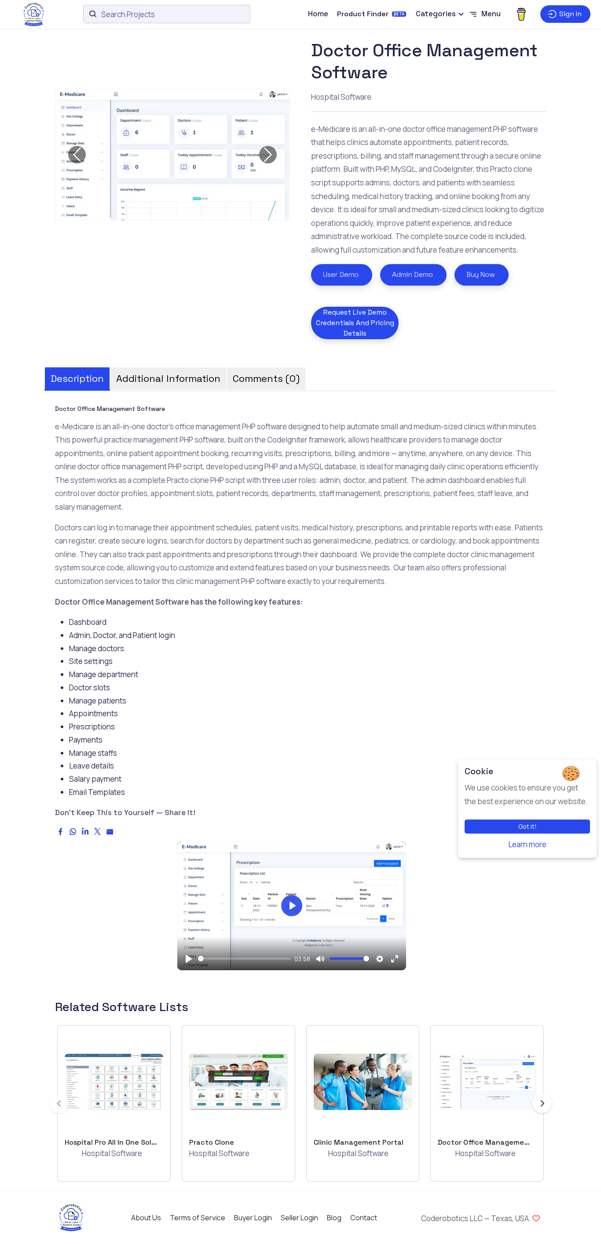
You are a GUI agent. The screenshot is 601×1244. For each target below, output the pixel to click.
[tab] (77, 375)
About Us (146, 1217)
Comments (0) (266, 378)
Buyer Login (253, 1217)
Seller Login (299, 1217)
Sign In (570, 13)
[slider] (244, 958)
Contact (363, 1217)
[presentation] (59, 1103)
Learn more (527, 844)
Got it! (527, 826)
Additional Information (168, 378)
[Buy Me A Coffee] (521, 14)
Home (318, 13)
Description (77, 378)
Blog (334, 1217)
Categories (436, 13)
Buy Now (480, 274)
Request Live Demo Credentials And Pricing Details (355, 323)
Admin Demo (412, 274)
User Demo (341, 274)
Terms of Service (197, 1217)
